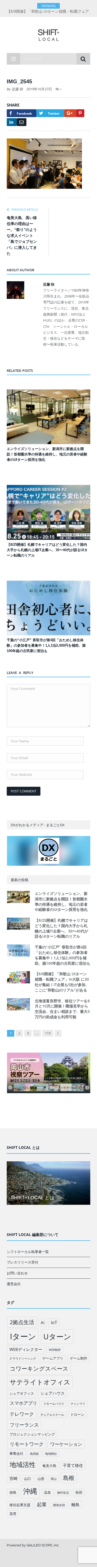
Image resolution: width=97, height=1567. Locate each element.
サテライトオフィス (40, 1381)
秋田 (78, 1492)
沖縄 (30, 1491)
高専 (12, 1513)
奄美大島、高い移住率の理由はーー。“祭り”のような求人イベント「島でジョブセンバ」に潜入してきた (22, 236)
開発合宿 (59, 1505)
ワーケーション (66, 1444)
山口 (27, 1478)
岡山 (54, 1479)
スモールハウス (53, 1404)
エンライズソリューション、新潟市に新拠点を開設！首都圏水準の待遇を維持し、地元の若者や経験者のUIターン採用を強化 (47, 454)
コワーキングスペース (39, 1368)
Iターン (23, 1336)
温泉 (47, 1492)
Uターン (57, 1336)
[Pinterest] (80, 113)
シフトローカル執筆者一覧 (28, 1251)
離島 (75, 1504)
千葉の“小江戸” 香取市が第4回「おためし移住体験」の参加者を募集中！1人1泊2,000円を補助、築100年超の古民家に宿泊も (46, 645)
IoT (54, 1322)
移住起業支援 (19, 1504)
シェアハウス (52, 1393)
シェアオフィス (21, 1393)
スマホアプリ (23, 1403)
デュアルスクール (52, 1415)
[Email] (21, 122)
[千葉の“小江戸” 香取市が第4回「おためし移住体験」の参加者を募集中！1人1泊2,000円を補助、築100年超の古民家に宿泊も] (48, 608)
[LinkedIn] (12, 122)
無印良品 (63, 1493)
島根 (68, 1478)
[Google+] (70, 113)
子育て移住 (73, 1465)
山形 (40, 1478)
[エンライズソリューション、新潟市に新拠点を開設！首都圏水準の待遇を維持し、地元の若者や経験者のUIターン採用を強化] (48, 416)
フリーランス (24, 1424)
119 (48, 1033)
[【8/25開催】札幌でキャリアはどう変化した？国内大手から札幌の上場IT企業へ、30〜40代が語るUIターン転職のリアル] (48, 512)
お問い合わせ (17, 1273)
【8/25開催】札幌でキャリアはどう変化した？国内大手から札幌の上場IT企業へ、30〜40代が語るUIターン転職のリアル (47, 550)
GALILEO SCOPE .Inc (43, 1545)
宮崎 (13, 1478)
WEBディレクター (25, 1349)
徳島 (12, 1492)
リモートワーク (27, 1444)
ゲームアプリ (52, 1358)
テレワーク (22, 1414)
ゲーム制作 (78, 1358)
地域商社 (51, 1454)
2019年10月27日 (39, 89)
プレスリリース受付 (22, 1262)
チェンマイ (78, 1404)
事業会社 (16, 1453)
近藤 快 (17, 89)
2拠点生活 (22, 1322)
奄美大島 (49, 1465)
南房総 (34, 1454)
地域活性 (23, 1464)
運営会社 (14, 1283)
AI (42, 1322)
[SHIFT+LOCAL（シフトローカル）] (48, 34)
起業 (42, 1504)
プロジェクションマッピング (32, 1434)
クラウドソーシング (22, 1358)
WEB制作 (55, 1350)
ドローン (77, 1414)
